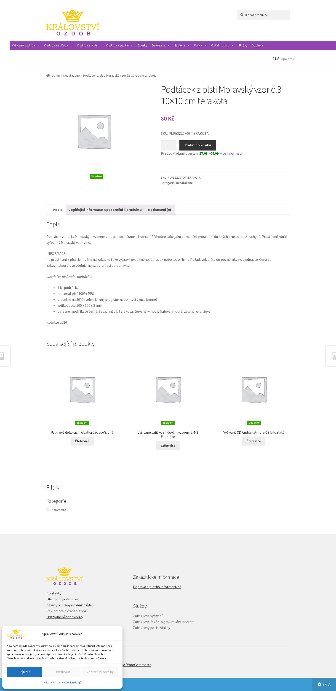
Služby (242, 45)
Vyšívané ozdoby (23, 45)
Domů (56, 75)
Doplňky (257, 45)
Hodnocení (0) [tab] (159, 209)
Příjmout (25, 672)
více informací (231, 153)
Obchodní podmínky (62, 599)
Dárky (198, 45)
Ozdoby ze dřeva (56, 45)
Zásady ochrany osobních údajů (62, 682)
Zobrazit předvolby (100, 672)
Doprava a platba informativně (157, 586)
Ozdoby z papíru (117, 45)
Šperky (142, 45)
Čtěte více (82, 441)
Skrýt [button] (327, 684)
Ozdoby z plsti (87, 45)
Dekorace (158, 45)
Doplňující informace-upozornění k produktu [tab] (105, 209)
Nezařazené (71, 75)
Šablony (179, 45)
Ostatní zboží (220, 45)
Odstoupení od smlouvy (64, 617)
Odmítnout (62, 672)
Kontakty (53, 593)
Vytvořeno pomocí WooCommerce (124, 664)
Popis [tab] (57, 209)
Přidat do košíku (198, 145)
